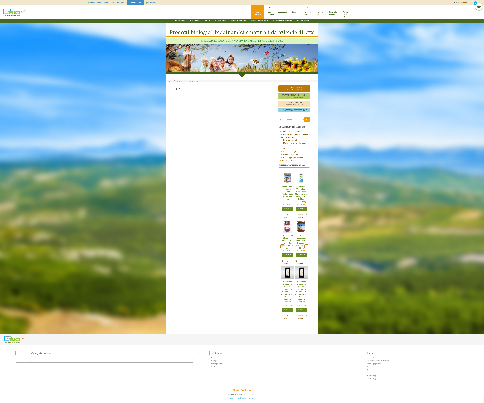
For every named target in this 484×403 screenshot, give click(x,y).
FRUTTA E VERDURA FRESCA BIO (294, 96)
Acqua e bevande (289, 160)
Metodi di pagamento (374, 356)
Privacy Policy (371, 368)
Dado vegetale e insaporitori (294, 157)
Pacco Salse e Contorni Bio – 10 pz (287, 243)
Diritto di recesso (372, 362)
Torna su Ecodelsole (218, 362)
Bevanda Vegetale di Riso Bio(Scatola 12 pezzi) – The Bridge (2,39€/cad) (301, 287)
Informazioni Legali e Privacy (376, 365)
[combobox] (105, 353)
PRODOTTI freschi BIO (294, 88)
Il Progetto (214, 353)
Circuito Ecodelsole (242, 382)
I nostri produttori (217, 356)
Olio (285, 149)
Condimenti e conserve (291, 146)
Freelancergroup (247, 390)
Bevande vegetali (290, 140)
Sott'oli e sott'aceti (290, 154)
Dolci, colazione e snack (291, 131)
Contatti (214, 359)
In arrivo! (301, 253)
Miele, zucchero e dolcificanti (294, 143)
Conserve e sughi (290, 152)
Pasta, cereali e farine (183, 81)
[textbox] (105, 353)
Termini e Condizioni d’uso (376, 350)
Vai (307, 119)
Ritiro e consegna (373, 359)
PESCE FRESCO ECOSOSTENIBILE (294, 110)
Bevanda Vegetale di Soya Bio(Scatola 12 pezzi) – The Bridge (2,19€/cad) (287, 287)
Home (170, 81)
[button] (287, 221)
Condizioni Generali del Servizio (378, 353)
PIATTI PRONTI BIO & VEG (294, 104)
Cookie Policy (371, 371)
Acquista (287, 214)
